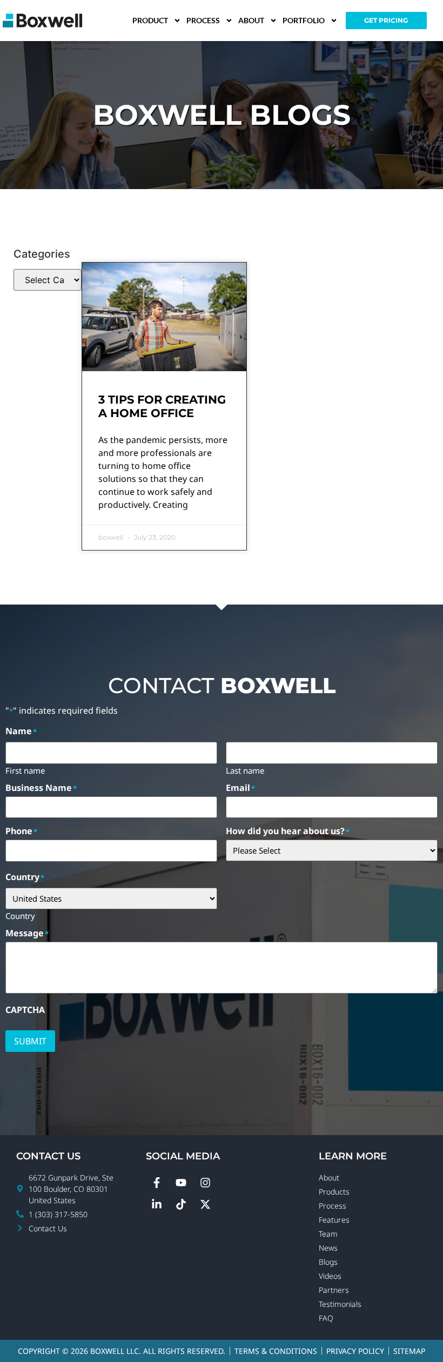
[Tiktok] (181, 1204)
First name (25, 770)
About (251, 20)
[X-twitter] (205, 1204)
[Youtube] (181, 1182)
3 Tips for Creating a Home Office (162, 406)
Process (203, 20)
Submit (30, 1041)
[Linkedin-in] (156, 1204)
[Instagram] (205, 1182)
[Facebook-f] (156, 1182)
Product (150, 20)
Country (20, 915)
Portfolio (304, 20)
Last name (245, 770)
